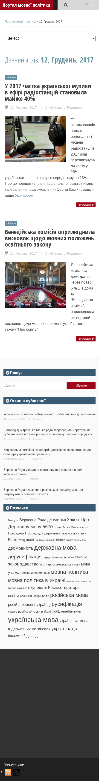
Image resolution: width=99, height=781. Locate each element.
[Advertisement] (49, 702)
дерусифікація (25, 556)
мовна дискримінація (36, 572)
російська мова (69, 595)
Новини (11, 77)
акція (30, 539)
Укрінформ (24, 195)
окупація (22, 588)
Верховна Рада (32, 519)
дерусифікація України (58, 557)
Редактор (74, 107)
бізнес (60, 540)
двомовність (20, 548)
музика (12, 588)
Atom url (16, 772)
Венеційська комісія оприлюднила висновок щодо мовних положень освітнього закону (50, 237)
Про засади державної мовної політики (55, 533)
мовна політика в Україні (36, 580)
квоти (43, 564)
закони (81, 557)
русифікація (67, 604)
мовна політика (69, 572)
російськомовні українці (29, 604)
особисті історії (30, 596)
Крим (57, 527)
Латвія (66, 527)
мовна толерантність (78, 581)
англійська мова (45, 540)
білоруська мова (76, 540)
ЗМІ (63, 520)
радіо (45, 596)
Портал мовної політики (20, 21)
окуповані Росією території (53, 587)
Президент (16, 533)
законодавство (23, 564)
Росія (12, 539)
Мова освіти (79, 527)
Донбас (53, 520)
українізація (64, 628)
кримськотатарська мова (64, 564)
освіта (13, 595)
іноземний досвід (23, 635)
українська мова (33, 619)
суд (57, 611)
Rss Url (8, 772)
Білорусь (13, 520)
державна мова (55, 547)
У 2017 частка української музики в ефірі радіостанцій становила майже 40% (48, 92)
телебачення (71, 611)
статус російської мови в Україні (30, 611)
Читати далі (85, 204)
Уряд (21, 540)
